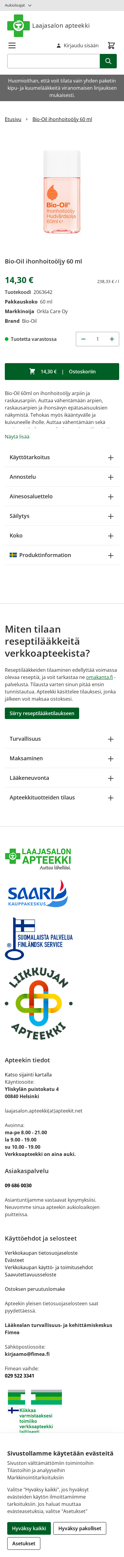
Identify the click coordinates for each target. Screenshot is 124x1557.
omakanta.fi (99, 677)
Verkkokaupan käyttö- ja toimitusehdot (49, 1267)
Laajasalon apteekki (61, 25)
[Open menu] (12, 45)
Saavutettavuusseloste (30, 1274)
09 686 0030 (18, 1185)
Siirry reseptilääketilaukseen (42, 713)
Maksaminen (26, 758)
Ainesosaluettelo (31, 496)
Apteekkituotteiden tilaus (42, 797)
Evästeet (14, 1260)
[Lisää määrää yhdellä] (112, 339)
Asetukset (23, 1543)
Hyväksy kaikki (29, 1528)
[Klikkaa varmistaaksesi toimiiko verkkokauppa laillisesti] (62, 1412)
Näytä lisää (17, 436)
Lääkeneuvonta (29, 777)
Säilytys (19, 515)
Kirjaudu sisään (81, 45)
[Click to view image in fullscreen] (62, 192)
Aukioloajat (15, 5)
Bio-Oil (29, 321)
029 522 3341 (19, 1375)
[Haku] (108, 61)
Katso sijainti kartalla (28, 1074)
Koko (16, 535)
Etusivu (13, 119)
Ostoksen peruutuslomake (35, 1289)
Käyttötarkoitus (30, 457)
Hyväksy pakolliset (79, 1528)
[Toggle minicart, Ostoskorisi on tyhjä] (111, 45)
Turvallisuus (25, 738)
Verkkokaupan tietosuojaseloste (41, 1253)
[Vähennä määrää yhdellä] (83, 339)
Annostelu (23, 476)
